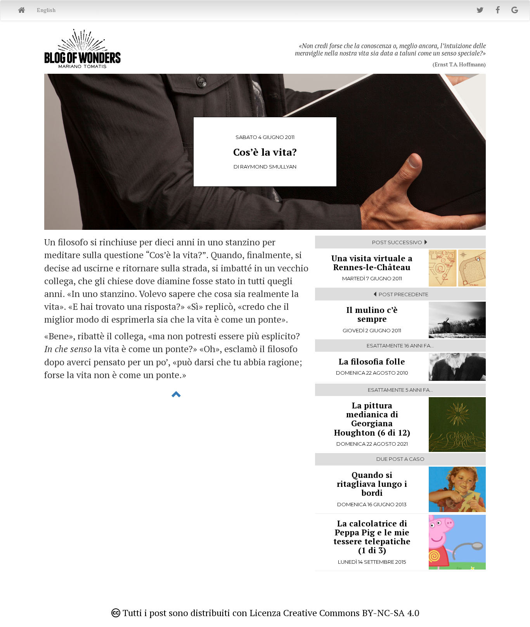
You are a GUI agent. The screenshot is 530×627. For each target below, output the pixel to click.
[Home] (21, 10)
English (46, 10)
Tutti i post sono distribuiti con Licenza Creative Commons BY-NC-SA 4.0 (269, 613)
